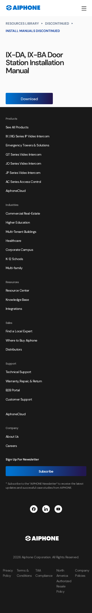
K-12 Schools (14, 259)
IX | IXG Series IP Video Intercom (28, 136)
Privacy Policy (8, 572)
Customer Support (19, 399)
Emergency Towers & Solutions (27, 145)
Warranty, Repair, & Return (24, 381)
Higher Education (18, 222)
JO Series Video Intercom (23, 163)
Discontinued (57, 23)
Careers (11, 445)
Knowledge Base (17, 299)
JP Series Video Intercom (23, 172)
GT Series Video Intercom (24, 154)
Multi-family (14, 268)
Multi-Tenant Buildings (21, 231)
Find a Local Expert (19, 331)
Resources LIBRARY (22, 23)
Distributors (14, 349)
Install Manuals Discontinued (33, 30)
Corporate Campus (19, 249)
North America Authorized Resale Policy (63, 580)
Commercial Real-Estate (23, 213)
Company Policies (82, 572)
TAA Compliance (43, 572)
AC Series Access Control (23, 181)
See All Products (17, 127)
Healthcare (13, 240)
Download (29, 98)
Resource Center (17, 290)
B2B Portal (13, 390)
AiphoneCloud (15, 190)
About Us (12, 436)
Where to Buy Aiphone (21, 340)
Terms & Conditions (24, 572)
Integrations (14, 308)
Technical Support (18, 372)
